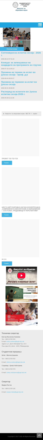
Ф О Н (4, 259)
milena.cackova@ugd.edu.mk (15, 362)
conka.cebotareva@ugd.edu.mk (16, 372)
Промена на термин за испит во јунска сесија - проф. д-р (18, 73)
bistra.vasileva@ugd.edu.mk (15, 341)
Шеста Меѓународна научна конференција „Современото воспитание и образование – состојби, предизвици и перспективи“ (21, 209)
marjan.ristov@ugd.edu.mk (14, 392)
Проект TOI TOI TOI (10, 158)
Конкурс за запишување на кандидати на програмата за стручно (21, 63)
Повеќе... (7, 163)
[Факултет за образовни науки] (22, 6)
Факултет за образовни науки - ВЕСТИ (17, 113)
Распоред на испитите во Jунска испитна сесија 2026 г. (19, 92)
